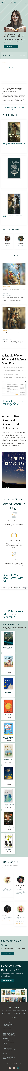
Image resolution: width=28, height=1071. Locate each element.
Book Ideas (8, 55)
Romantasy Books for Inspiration (14, 402)
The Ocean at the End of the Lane (8, 805)
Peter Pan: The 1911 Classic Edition (8, 648)
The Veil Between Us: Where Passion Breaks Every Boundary (13, 216)
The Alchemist (8, 714)
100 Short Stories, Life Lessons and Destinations (12, 179)
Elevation (8, 782)
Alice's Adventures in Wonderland (8, 738)
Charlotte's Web (8, 670)
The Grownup (8, 849)
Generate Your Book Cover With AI (13, 577)
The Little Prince (8, 692)
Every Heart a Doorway (8, 826)
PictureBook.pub (7, 980)
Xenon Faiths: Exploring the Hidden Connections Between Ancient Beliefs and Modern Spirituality (13, 89)
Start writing (10, 46)
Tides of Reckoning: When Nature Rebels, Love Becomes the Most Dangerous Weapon (14, 144)
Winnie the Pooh (8, 759)
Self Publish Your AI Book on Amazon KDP (13, 614)
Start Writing (7, 953)
